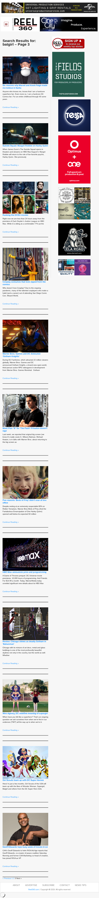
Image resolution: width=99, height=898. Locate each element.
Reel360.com (33, 889)
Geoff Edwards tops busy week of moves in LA (25, 847)
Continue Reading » (11, 107)
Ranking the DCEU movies (15, 215)
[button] (6, 24)
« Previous (7, 878)
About (16, 885)
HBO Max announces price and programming (24, 572)
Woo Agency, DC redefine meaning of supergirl (25, 713)
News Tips (80, 885)
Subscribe (48, 885)
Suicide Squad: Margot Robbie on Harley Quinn (25, 145)
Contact (65, 885)
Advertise (31, 885)
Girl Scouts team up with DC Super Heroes (23, 780)
